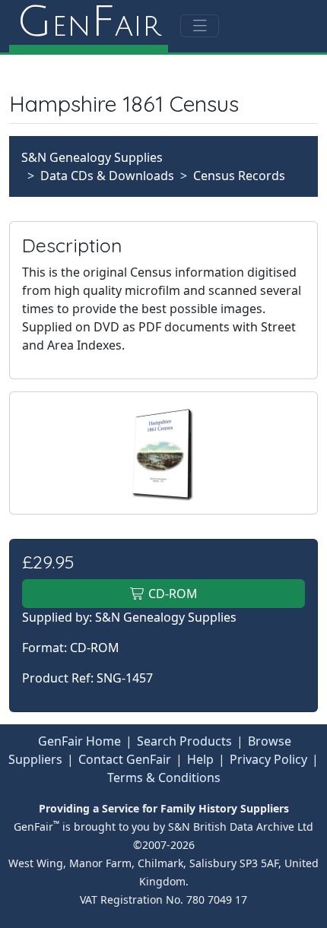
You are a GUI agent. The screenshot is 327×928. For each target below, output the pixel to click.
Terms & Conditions (164, 777)
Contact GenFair (124, 759)
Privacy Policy (268, 759)
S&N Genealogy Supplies (92, 157)
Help (200, 759)
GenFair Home (79, 741)
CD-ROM (171, 593)
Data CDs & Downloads (107, 175)
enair (88, 23)
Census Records (239, 175)
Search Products (184, 741)
